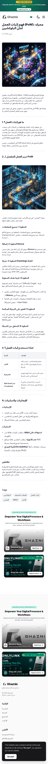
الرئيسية (5, 709)
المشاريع (5, 716)
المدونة (4, 713)
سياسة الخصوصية (8, 734)
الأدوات (4, 720)
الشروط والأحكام (7, 738)
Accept (10, 756)
